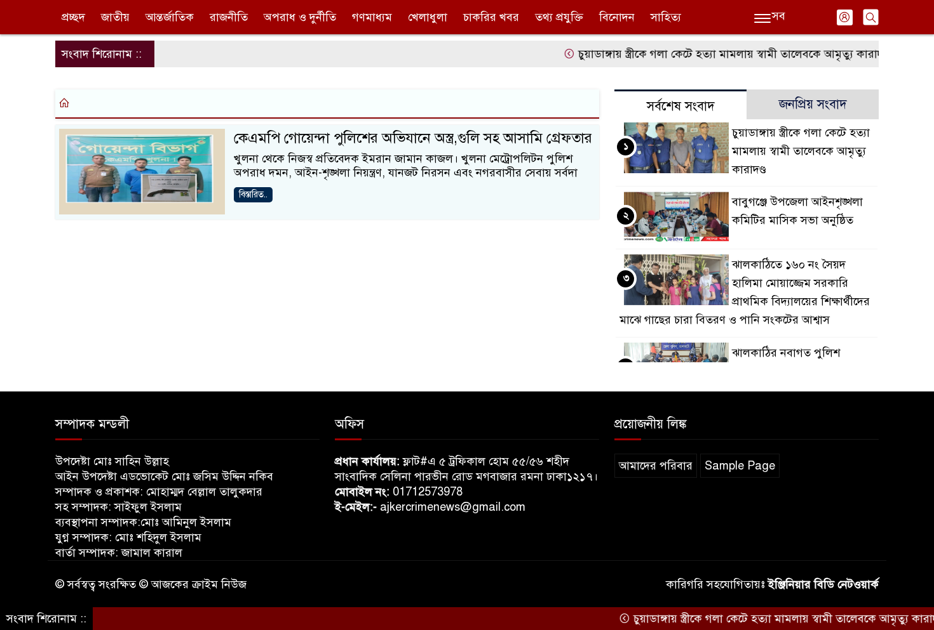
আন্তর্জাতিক (170, 17)
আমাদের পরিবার (656, 466)
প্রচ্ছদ (73, 17)
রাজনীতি (229, 17)
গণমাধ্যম (372, 17)
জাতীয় (115, 17)
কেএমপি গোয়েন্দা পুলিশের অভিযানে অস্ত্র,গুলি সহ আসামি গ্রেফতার (413, 138)
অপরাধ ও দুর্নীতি (300, 17)
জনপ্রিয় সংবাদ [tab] (813, 104)
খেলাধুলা (427, 17)
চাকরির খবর (491, 17)
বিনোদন (617, 17)
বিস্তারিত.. (253, 194)
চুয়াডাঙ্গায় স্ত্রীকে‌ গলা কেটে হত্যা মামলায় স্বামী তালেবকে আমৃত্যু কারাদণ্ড (719, 54)
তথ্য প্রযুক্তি (559, 17)
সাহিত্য (666, 17)
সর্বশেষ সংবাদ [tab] (681, 106)
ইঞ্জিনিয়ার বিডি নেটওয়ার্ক (823, 584)
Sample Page (740, 466)
